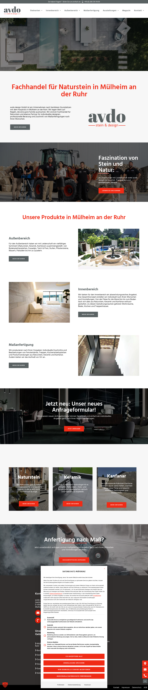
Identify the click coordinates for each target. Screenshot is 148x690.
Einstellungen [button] (97, 595)
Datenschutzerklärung (55, 593)
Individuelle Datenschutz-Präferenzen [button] (74, 676)
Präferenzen (60, 685)
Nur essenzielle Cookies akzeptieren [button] (74, 669)
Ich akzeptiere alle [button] (74, 656)
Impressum (87, 685)
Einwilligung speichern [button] (74, 663)
